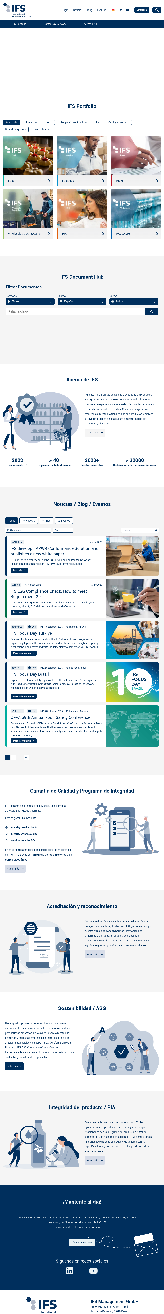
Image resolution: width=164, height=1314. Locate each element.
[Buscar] (151, 311)
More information (22, 653)
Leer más (17, 570)
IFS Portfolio (19, 24)
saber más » (14, 1066)
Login (65, 10)
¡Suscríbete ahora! (82, 1242)
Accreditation (41, 129)
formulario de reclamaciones (49, 854)
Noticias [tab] (30, 520)
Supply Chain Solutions (74, 122)
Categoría (11, 296)
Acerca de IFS (91, 24)
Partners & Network (55, 24)
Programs (31, 122)
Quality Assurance (118, 122)
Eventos (101, 10)
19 (26, 757)
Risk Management (15, 129)
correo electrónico (16, 859)
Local (49, 122)
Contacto (141, 9)
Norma (113, 296)
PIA (98, 122)
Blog (89, 10)
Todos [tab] (11, 520)
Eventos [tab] (65, 520)
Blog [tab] (48, 520)
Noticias (77, 10)
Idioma (62, 296)
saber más (93, 432)
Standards (11, 122)
